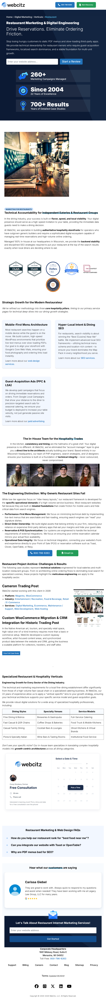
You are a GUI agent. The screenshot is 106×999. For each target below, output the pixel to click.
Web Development (23, 609)
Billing (25, 965)
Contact (54, 965)
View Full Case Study (11, 653)
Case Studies (58, 108)
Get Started (53, 939)
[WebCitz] (13, 4)
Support (12, 965)
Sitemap (79, 965)
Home (9, 17)
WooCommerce (34, 595)
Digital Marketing (23, 17)
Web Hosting (41, 609)
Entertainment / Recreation (29, 599)
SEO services (88, 358)
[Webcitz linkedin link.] (61, 986)
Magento (20, 595)
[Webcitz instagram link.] (44, 986)
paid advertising (36, 421)
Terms (53, 976)
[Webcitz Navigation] (100, 5)
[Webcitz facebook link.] (37, 986)
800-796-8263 (58, 958)
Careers (39, 965)
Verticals (38, 17)
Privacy (94, 965)
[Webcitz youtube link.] (69, 986)
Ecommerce (40, 605)
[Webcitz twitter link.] (53, 986)
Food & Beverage (53, 599)
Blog (66, 965)
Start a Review (71, 61)
